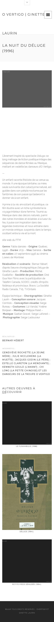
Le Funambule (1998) (26, 446)
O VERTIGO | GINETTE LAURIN (23, 18)
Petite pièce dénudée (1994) (26, 584)
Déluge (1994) (27, 532)
